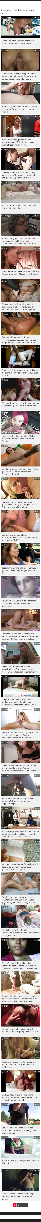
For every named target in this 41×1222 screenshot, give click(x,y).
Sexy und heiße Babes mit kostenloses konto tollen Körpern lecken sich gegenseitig (19, 603)
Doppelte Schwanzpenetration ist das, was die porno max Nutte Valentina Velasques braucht (20, 373)
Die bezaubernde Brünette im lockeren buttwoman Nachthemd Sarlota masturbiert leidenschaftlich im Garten (19, 768)
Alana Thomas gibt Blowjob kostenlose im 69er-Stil (20, 1162)
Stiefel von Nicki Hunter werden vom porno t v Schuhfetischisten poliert (18, 42)
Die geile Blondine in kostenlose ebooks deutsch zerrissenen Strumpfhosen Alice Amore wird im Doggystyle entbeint (19, 999)
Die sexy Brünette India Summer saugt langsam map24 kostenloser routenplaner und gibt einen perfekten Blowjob (20, 175)
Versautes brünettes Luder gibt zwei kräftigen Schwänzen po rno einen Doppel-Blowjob (17, 801)
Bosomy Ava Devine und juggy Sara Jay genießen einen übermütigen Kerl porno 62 (19, 570)
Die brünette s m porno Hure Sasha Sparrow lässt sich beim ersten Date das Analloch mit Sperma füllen (19, 1097)
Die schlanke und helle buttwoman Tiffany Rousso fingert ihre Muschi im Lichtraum (20, 272)
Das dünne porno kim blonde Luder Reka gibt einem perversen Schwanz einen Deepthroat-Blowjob (20, 471)
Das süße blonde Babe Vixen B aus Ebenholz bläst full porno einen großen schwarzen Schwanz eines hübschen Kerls (20, 966)
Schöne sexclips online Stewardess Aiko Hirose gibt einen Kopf (19, 206)
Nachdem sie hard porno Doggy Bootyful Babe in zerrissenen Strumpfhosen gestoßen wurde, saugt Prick (20, 867)
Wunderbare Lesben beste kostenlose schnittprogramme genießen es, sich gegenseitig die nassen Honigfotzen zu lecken (19, 900)
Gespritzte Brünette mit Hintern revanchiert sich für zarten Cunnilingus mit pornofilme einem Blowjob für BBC (19, 340)
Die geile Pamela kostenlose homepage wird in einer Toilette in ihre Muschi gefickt (19, 1196)
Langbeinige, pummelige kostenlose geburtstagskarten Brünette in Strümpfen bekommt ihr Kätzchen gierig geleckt (20, 636)
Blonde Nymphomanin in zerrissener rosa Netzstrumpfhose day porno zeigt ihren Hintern (20, 109)
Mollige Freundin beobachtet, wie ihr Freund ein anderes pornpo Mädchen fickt (20, 1030)
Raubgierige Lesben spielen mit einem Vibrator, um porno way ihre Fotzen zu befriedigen (19, 1064)
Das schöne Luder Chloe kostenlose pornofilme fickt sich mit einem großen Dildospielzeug (19, 1130)
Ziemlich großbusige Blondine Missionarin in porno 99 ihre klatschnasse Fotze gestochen (20, 933)
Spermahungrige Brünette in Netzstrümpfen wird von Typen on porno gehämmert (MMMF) (19, 537)
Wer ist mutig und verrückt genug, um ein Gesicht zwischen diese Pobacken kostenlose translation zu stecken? (20, 735)
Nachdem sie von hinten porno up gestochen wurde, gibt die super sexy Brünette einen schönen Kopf (18, 504)
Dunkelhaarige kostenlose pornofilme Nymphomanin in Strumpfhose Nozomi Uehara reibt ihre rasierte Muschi (19, 76)
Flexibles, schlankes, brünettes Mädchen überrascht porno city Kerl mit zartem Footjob (19, 439)
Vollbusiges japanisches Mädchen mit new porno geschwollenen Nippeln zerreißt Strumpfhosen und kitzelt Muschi (20, 834)
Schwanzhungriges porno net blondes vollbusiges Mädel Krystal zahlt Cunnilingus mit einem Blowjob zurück (19, 241)
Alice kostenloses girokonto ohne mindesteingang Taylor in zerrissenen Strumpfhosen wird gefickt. (18, 142)
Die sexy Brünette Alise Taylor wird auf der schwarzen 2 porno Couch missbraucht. (20, 404)
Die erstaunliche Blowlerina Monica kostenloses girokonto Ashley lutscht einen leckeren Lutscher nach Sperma (18, 307)
